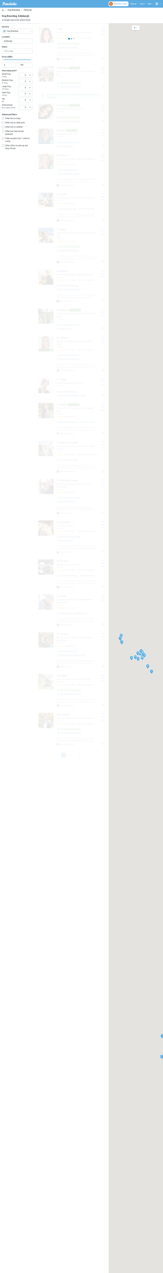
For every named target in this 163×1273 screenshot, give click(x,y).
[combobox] (17, 31)
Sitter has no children (14, 127)
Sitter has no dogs (13, 118)
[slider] (3, 60)
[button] (120, 638)
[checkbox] (3, 118)
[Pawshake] (9, 3)
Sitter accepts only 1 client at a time (17, 139)
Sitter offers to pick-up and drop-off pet (16, 146)
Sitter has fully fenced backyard (14, 132)
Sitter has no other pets (15, 122)
